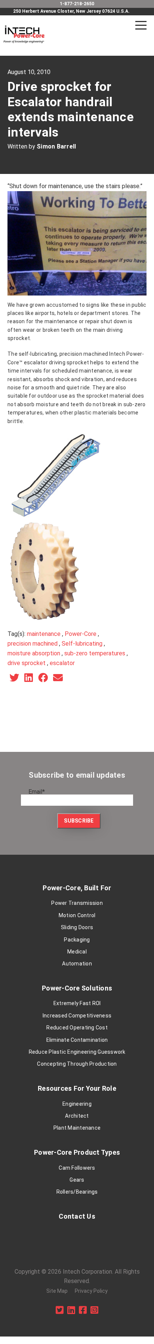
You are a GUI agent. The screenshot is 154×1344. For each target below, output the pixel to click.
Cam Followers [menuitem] (77, 1168)
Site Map (57, 1291)
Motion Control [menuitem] (77, 915)
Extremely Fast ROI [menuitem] (77, 1003)
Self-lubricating (82, 643)
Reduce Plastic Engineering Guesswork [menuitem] (77, 1052)
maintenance (44, 633)
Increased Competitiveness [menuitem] (77, 1016)
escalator (62, 663)
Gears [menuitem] (77, 1180)
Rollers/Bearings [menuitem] (77, 1192)
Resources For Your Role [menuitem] (77, 1088)
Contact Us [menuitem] (77, 1216)
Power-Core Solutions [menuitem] (77, 988)
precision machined (32, 643)
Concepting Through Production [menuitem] (77, 1064)
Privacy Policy (91, 1291)
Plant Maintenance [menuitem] (77, 1128)
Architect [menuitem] (77, 1116)
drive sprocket (26, 663)
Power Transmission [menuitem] (77, 903)
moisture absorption (33, 653)
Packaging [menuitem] (77, 940)
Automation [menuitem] (77, 964)
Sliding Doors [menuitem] (77, 927)
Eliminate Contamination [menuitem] (77, 1040)
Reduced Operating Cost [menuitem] (77, 1028)
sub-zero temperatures (94, 653)
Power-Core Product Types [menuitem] (77, 1152)
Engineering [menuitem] (77, 1104)
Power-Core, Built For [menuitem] (77, 888)
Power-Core (80, 633)
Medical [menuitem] (77, 952)
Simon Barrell (56, 146)
